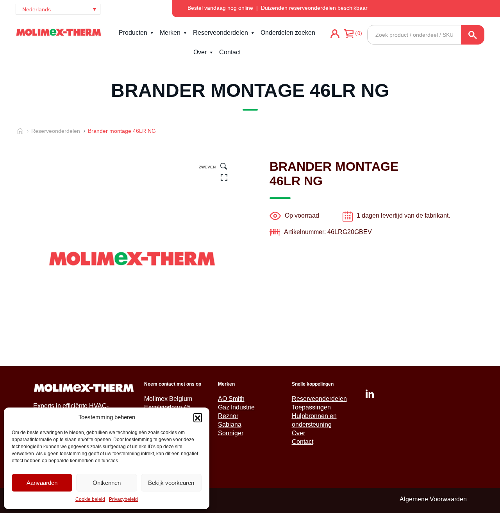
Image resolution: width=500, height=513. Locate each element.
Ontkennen (107, 482)
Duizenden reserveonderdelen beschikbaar (314, 8)
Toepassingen (311, 407)
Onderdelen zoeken (288, 32)
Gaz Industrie (236, 407)
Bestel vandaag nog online (220, 8)
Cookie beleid (90, 499)
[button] (198, 417)
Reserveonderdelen (220, 32)
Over (200, 52)
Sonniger (230, 433)
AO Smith (231, 398)
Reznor (228, 416)
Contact (230, 52)
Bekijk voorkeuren (171, 482)
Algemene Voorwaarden (433, 499)
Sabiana (229, 424)
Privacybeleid (123, 499)
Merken (170, 32)
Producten (133, 32)
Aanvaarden (42, 482)
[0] (348, 44)
